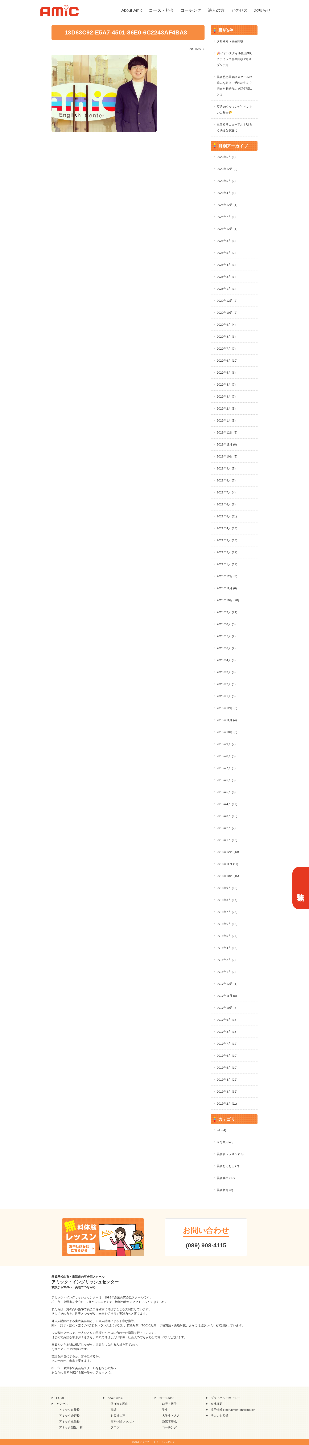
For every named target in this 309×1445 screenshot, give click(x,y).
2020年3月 (226, 672)
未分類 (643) (225, 1142)
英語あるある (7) (228, 1166)
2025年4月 (226, 192)
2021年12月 (227, 432)
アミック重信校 (69, 1421)
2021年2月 (227, 552)
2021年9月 (226, 468)
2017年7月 (227, 1043)
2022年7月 (226, 348)
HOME (60, 1398)
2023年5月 (226, 252)
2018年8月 (227, 900)
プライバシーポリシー (225, 1398)
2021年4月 (227, 528)
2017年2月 (227, 1103)
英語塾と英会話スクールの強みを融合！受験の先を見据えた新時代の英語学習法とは (234, 85)
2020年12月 (227, 576)
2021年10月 (227, 456)
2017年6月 (227, 1055)
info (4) (221, 1130)
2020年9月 (227, 612)
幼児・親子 (169, 1403)
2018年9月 (227, 888)
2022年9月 (226, 324)
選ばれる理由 (119, 1403)
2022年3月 (226, 396)
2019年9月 (226, 744)
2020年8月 (226, 624)
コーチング (190, 10)
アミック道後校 (69, 1409)
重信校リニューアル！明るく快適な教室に (234, 127)
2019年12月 (227, 708)
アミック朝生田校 (71, 1427)
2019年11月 (227, 720)
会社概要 (216, 1403)
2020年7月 (226, 636)
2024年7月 (226, 216)
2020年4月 (226, 660)
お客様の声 (118, 1415)
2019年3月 (227, 816)
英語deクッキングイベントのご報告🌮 (234, 109)
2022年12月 (227, 300)
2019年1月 (227, 840)
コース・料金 (161, 10)
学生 (165, 1409)
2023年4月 (226, 264)
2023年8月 (226, 240)
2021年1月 (227, 564)
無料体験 (300, 888)
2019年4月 (227, 804)
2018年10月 (228, 876)
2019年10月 (227, 732)
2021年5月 (227, 516)
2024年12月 (227, 204)
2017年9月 (227, 1019)
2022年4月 (226, 384)
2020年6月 (226, 648)
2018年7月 (227, 912)
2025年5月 (226, 180)
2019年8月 (226, 756)
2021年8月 (226, 480)
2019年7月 (226, 768)
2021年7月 (226, 492)
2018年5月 (227, 935)
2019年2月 (226, 828)
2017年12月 (227, 983)
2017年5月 (227, 1067)
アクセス (239, 10)
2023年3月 (226, 276)
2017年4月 (227, 1079)
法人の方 (216, 10)
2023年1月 (226, 288)
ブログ (115, 1427)
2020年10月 (228, 600)
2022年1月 (226, 420)
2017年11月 (227, 995)
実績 (113, 1409)
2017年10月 (227, 1007)
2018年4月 (227, 947)
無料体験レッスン (122, 1421)
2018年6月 (227, 923)
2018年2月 (226, 959)
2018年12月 (228, 852)
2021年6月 (226, 504)
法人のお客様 (219, 1415)
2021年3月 (227, 540)
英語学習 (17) (226, 1178)
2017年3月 (227, 1091)
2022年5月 (226, 372)
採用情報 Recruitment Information (233, 1409)
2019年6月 (226, 780)
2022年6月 (227, 360)
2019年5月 (226, 792)
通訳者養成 (169, 1421)
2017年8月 (227, 1031)
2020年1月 (226, 696)
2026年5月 (226, 157)
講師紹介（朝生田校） (231, 41)
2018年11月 (227, 864)
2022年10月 (227, 312)
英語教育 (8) (225, 1190)
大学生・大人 (171, 1415)
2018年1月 (226, 971)
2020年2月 (226, 684)
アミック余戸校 (69, 1415)
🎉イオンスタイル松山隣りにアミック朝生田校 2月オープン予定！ (236, 59)
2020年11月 (227, 588)
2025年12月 (227, 169)
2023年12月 (227, 228)
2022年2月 (226, 408)
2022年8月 (226, 336)
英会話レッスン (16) (230, 1154)
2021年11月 (227, 444)
